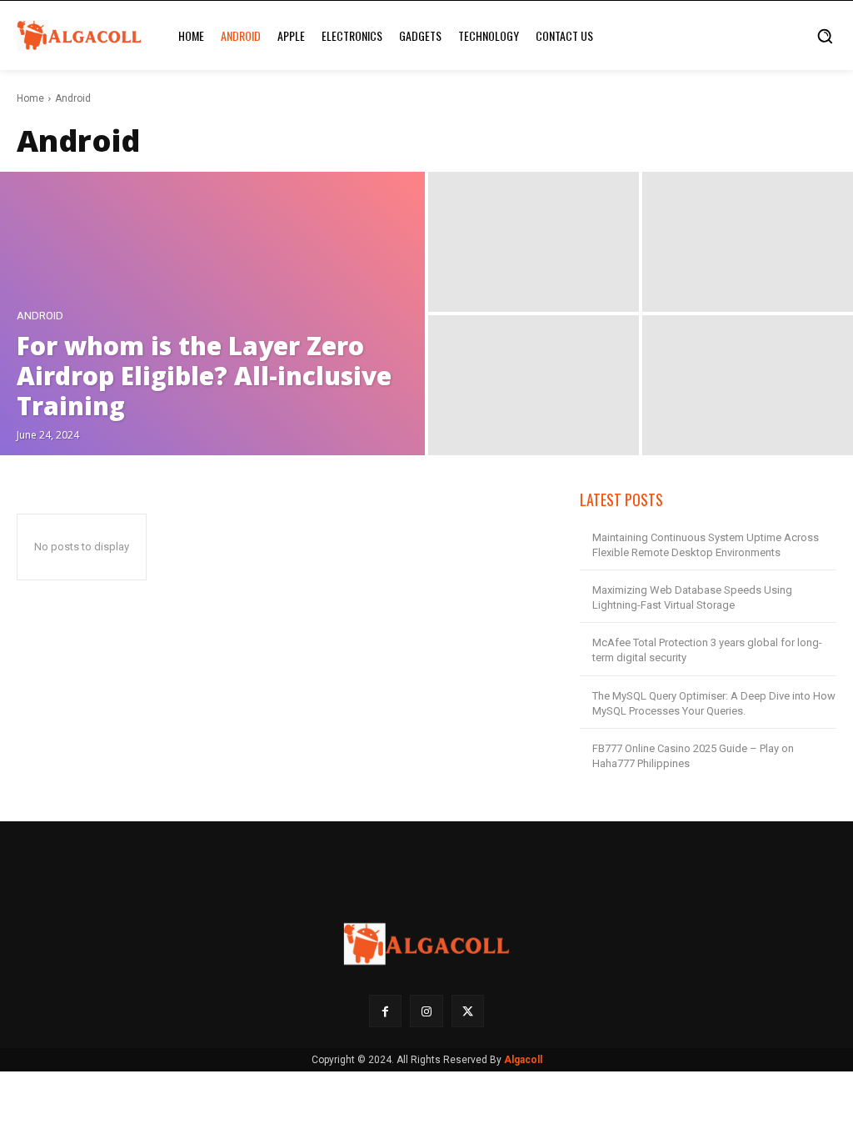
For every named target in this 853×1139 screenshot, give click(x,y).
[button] (825, 36)
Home (30, 98)
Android (40, 315)
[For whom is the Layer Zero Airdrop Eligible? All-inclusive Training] (212, 313)
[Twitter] (467, 1011)
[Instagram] (426, 1011)
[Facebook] (385, 1011)
